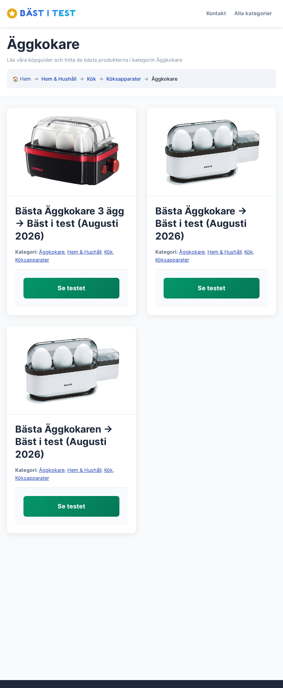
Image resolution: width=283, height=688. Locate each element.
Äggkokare (52, 252)
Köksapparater (123, 79)
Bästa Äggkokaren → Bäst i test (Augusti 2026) (64, 441)
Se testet (71, 288)
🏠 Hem (21, 79)
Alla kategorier (253, 13)
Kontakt (216, 13)
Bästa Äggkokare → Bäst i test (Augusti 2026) (201, 223)
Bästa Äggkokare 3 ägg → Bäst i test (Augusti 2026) (69, 223)
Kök (91, 79)
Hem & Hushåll (59, 79)
